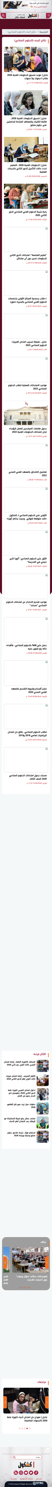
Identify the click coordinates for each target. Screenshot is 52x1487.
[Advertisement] (26, 838)
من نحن (38, 1479)
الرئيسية (43, 32)
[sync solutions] (38, 1484)
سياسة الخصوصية (26, 1479)
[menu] (48, 15)
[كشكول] (26, 1465)
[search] (3, 15)
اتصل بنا (14, 1479)
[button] (29, 1287)
